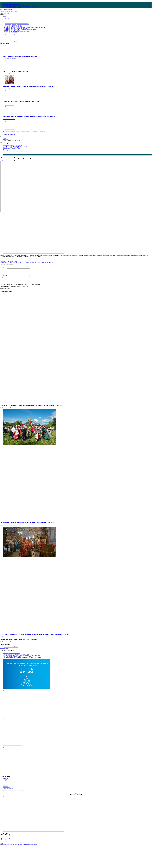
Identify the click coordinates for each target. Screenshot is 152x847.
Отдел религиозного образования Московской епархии (14, 151)
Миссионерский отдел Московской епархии (12, 149)
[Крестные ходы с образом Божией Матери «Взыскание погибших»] (9, 129)
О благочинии (6, 17)
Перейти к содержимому (5, 0)
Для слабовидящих (4, 648)
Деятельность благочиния (8, 21)
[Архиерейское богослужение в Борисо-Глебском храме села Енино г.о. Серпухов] (9, 83)
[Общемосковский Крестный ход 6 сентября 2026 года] (9, 53)
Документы (5, 784)
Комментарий (3, 275)
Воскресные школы (7, 783)
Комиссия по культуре (9, 35)
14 (6, 838)
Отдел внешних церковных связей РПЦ (11, 147)
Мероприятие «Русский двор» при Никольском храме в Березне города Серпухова (27, 522)
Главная (4, 16)
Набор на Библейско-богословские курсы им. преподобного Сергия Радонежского (29, 116)
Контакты (5, 37)
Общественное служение (8, 788)
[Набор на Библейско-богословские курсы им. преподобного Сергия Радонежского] (9, 114)
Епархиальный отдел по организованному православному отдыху (16, 152)
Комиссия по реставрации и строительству (14, 26)
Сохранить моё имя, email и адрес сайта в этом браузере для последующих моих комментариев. (21, 284)
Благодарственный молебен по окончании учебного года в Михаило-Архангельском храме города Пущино (34, 634)
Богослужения (6, 782)
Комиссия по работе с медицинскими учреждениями (16, 28)
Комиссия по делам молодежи (11, 32)
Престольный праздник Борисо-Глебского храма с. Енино (14, 7)
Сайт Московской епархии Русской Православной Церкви (15, 146)
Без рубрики (5, 154)
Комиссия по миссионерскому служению (13, 25)
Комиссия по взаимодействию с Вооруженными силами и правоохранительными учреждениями (25, 27)
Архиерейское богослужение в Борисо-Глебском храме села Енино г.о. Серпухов (19, 6)
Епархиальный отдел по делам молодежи (11, 148)
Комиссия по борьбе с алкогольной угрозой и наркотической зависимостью (20, 29)
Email (1, 279)
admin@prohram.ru (21, 845)
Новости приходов (6, 787)
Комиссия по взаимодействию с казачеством (14, 34)
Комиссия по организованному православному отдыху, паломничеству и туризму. (21, 33)
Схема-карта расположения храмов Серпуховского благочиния (20, 19)
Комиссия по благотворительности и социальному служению (17, 31)
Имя (1, 277)
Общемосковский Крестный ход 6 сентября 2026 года (14, 5)
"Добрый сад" (5, 778)
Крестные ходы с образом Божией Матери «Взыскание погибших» (24, 131)
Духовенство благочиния (10, 20)
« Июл (1, 843)
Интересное (5, 786)
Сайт (1, 282)
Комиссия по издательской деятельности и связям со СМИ (17, 24)
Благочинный (5, 781)
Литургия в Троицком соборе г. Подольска (11, 4)
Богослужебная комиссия (8, 150)
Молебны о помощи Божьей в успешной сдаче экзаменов (18, 639)
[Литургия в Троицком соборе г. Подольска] (9, 68)
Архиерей (5, 779)
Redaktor (2, 160)
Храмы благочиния (9, 18)
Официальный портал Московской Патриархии (12, 145)
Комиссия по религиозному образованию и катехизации (16, 23)
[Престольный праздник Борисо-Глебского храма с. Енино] (9, 98)
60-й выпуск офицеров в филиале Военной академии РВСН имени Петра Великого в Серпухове (31, 405)
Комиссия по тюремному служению (12, 30)
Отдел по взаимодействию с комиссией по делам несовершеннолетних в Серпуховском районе (24, 36)
